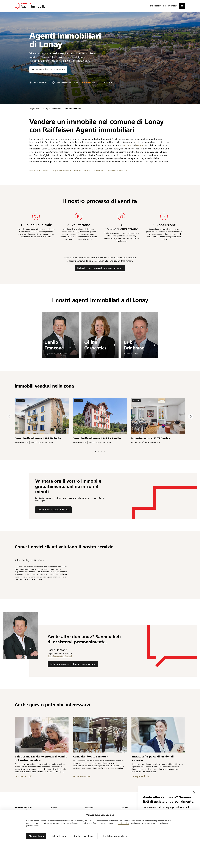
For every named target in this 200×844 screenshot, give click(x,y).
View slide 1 (95, 451)
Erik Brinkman (134, 345)
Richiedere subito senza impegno (48, 69)
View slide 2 (98, 451)
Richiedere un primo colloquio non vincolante (100, 268)
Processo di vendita (38, 170)
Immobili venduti (82, 170)
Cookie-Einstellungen (84, 836)
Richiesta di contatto (118, 170)
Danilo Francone (54, 345)
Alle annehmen (36, 836)
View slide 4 (104, 451)
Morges (140, 145)
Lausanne (126, 145)
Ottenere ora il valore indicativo (53, 509)
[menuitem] (155, 6)
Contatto (124, 808)
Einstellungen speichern (115, 836)
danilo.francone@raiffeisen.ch (60, 656)
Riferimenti (99, 170)
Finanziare (89, 808)
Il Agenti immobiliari (61, 170)
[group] (38, 82)
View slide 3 (101, 451)
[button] (182, 6)
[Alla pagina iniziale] (31, 6)
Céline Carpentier (95, 345)
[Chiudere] (194, 792)
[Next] (190, 416)
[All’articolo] (42, 734)
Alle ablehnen (59, 836)
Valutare (53, 808)
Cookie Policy (123, 823)
